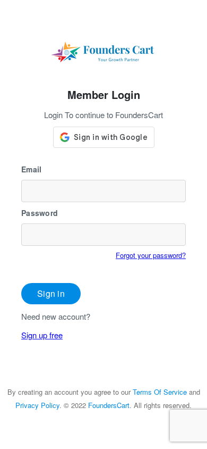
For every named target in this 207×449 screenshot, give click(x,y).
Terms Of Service (160, 392)
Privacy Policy (37, 405)
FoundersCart (109, 405)
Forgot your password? (151, 255)
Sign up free (42, 334)
